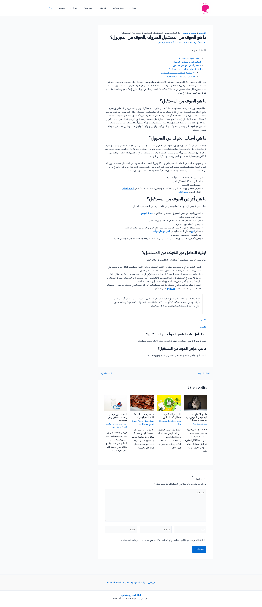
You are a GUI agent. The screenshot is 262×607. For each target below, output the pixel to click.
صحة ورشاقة (118, 8)
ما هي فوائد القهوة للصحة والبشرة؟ (144, 415)
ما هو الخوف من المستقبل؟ (188, 58)
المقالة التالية (105, 373)
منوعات (62, 8)
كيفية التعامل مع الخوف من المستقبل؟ (184, 69)
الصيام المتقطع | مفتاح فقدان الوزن (171, 415)
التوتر (193, 231)
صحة (205, 423)
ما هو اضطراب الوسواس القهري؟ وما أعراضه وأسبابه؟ (196, 417)
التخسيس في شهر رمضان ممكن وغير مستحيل (117, 417)
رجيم (179, 421)
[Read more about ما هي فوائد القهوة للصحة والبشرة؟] (142, 402)
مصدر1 (203, 319)
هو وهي (102, 8)
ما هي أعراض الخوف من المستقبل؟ (185, 65)
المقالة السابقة (205, 373)
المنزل (74, 8)
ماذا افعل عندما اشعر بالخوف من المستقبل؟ (176, 72)
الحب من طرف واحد (161, 231)
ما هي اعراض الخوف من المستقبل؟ (179, 76)
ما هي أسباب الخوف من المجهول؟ (185, 61)
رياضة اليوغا (171, 288)
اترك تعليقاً (202, 42)
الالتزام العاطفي (128, 188)
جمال (134, 8)
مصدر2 (203, 326)
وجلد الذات (183, 192)
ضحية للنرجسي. (146, 213)
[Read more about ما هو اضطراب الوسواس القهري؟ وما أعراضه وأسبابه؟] (195, 402)
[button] (130, 8)
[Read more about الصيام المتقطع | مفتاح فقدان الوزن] (169, 402)
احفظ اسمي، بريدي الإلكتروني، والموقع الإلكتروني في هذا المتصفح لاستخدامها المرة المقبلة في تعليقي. (162, 540)
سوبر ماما (88, 8)
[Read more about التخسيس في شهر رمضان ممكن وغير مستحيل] (115, 402)
